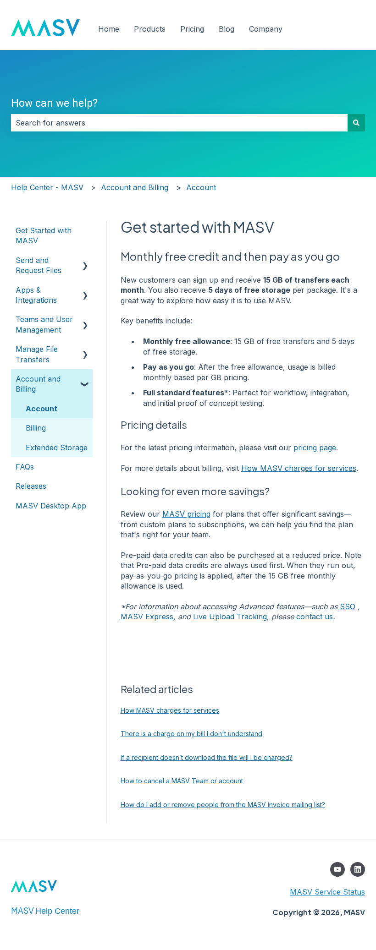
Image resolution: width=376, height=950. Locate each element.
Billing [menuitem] (36, 427)
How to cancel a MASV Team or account (182, 781)
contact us (314, 616)
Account (201, 187)
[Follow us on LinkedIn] (357, 869)
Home (108, 28)
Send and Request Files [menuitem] (38, 265)
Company (265, 28)
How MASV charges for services (298, 468)
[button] (85, 260)
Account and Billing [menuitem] (38, 383)
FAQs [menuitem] (25, 466)
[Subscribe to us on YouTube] (337, 869)
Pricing (192, 28)
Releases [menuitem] (31, 486)
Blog (226, 28)
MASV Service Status (327, 891)
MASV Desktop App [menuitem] (51, 505)
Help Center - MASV (47, 187)
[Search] (356, 122)
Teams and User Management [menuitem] (44, 324)
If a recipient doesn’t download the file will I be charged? (207, 757)
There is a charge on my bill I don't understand (191, 733)
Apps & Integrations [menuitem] (36, 295)
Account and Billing (134, 187)
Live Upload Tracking (230, 616)
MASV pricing (186, 514)
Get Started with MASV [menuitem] (44, 235)
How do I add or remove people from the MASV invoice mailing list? (223, 804)
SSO (347, 606)
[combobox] (179, 122)
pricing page (314, 447)
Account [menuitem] (41, 408)
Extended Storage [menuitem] (57, 447)
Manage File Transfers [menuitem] (37, 354)
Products (150, 28)
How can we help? (54, 103)
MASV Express (147, 616)
